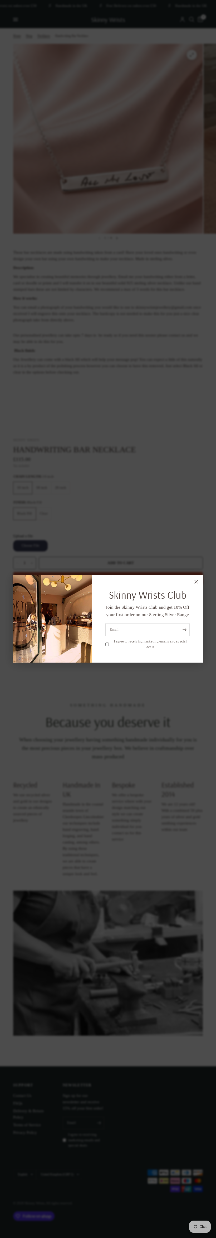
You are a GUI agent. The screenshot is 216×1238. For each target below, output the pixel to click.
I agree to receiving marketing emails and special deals (150, 644)
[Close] (196, 582)
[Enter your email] (184, 629)
